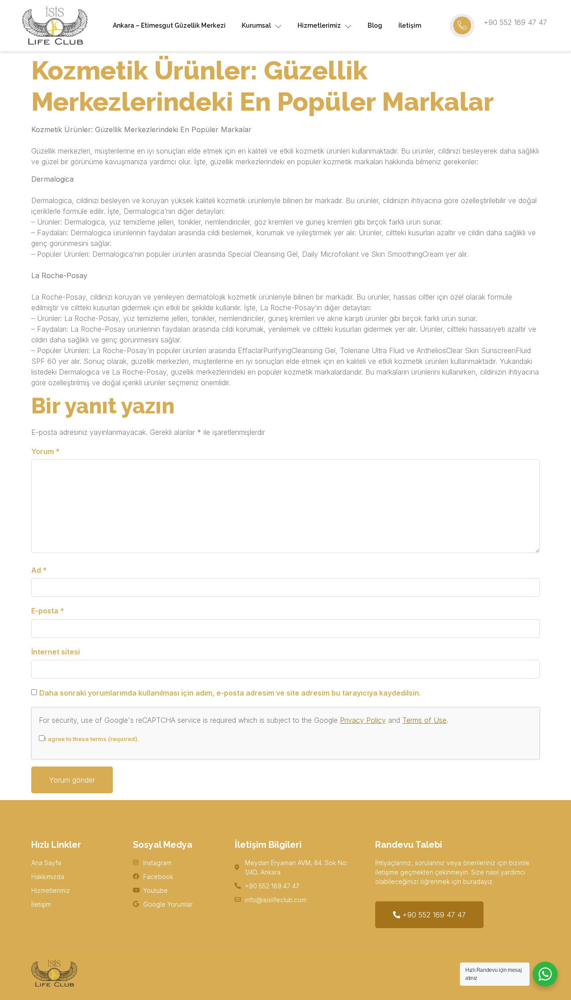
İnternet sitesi (55, 651)
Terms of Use (424, 720)
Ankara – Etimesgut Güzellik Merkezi (169, 25)
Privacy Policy (363, 720)
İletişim (409, 25)
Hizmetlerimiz (319, 25)
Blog (375, 25)
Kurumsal (256, 25)
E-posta (47, 610)
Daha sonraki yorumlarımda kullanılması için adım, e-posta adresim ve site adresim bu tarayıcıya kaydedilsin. (230, 692)
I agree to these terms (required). (92, 738)
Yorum (45, 451)
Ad (39, 570)
